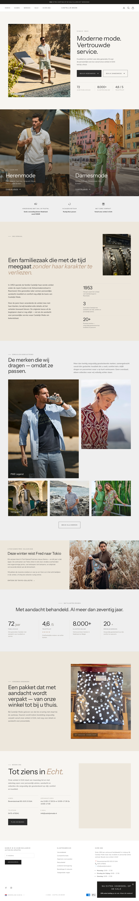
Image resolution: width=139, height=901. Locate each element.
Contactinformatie (62, 856)
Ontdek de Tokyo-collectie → (21, 580)
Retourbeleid (61, 862)
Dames (17, 8)
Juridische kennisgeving (64, 866)
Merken (27, 8)
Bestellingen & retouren (64, 869)
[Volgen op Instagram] (11, 888)
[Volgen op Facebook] (6, 888)
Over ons (47, 8)
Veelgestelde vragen (63, 873)
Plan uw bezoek (17, 822)
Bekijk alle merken (70, 525)
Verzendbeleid (61, 852)
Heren (7, 8)
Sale (37, 8)
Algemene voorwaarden (64, 859)
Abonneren (13, 862)
